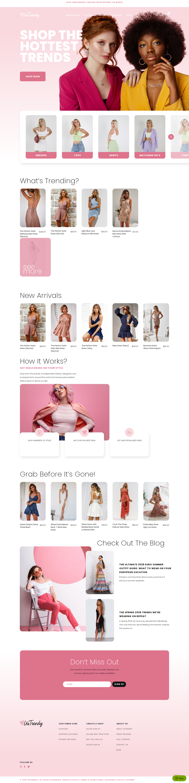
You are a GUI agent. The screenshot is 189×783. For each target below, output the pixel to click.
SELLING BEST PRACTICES (97, 734)
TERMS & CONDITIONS (91, 780)
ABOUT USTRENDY (124, 729)
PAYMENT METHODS (67, 739)
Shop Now (33, 76)
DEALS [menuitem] (129, 15)
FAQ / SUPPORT (123, 739)
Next (171, 137)
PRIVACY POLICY (70, 780)
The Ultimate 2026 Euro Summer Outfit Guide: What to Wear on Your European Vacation (145, 568)
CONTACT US (122, 745)
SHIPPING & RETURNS (68, 734)
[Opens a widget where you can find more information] (179, 778)
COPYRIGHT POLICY (114, 780)
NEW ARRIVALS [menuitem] (73, 15)
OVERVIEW (63, 729)
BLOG (118, 750)
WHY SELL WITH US (94, 739)
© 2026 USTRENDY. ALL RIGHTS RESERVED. (41, 780)
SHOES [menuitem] (101, 15)
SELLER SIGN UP (93, 729)
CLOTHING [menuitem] (89, 15)
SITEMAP (130, 780)
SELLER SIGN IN (93, 745)
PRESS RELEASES (123, 734)
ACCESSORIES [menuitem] (115, 15)
